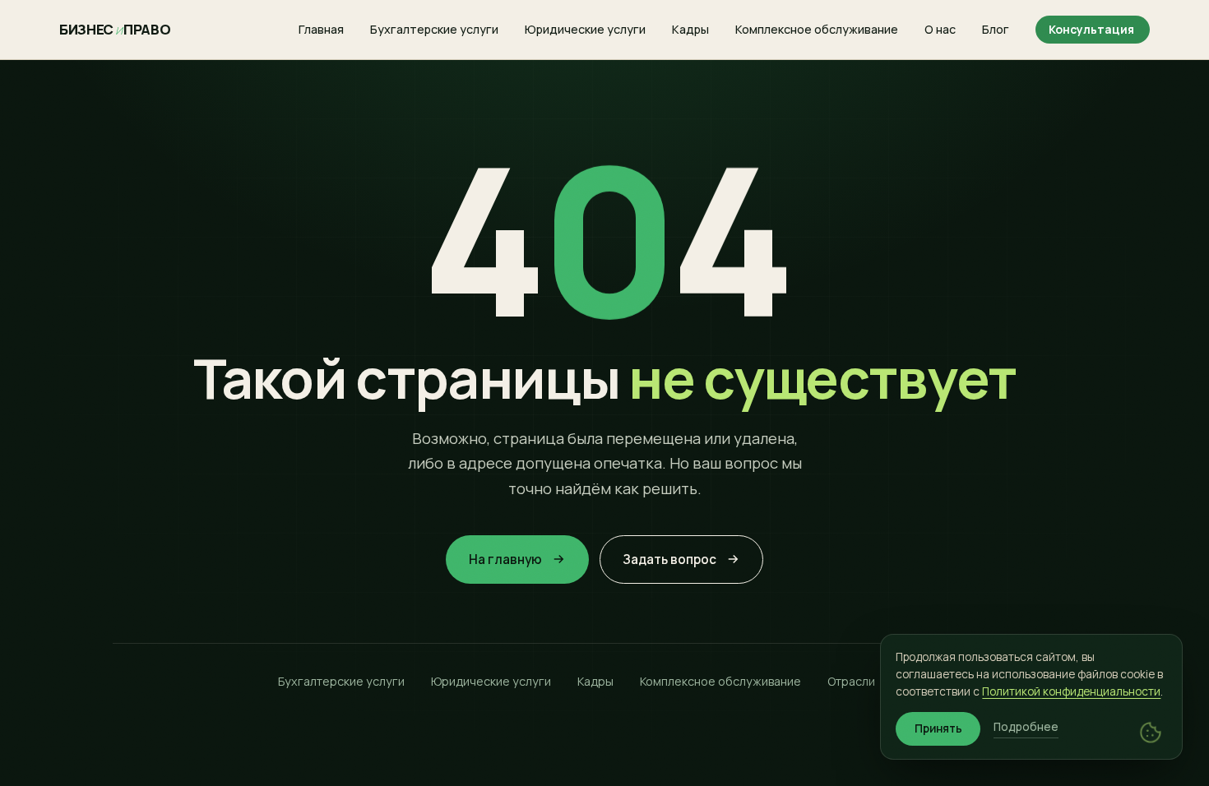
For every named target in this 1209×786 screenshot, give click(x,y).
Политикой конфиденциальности (1071, 691)
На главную (505, 559)
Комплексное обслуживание (816, 29)
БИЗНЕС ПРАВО (114, 29)
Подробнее (1026, 726)
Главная (321, 29)
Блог (995, 29)
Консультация (1091, 29)
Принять (938, 728)
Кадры (690, 29)
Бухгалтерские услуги (434, 29)
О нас (940, 29)
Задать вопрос (669, 559)
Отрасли (851, 681)
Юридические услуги (585, 29)
